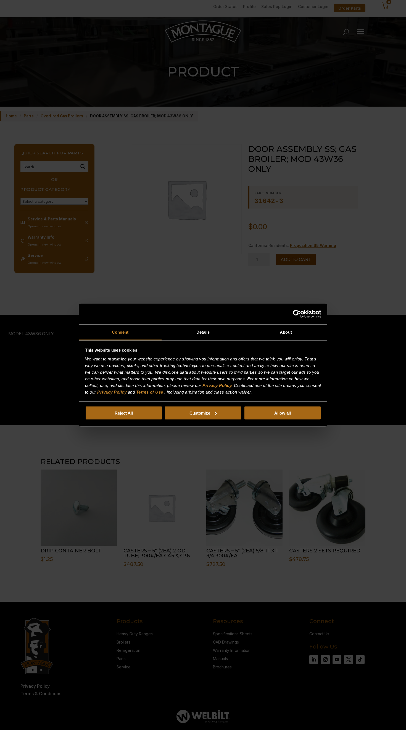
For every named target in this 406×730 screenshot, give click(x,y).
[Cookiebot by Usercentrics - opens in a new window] (297, 314)
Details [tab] (203, 332)
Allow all (282, 413)
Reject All (124, 413)
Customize (199, 413)
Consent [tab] (120, 332)
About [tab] (286, 332)
